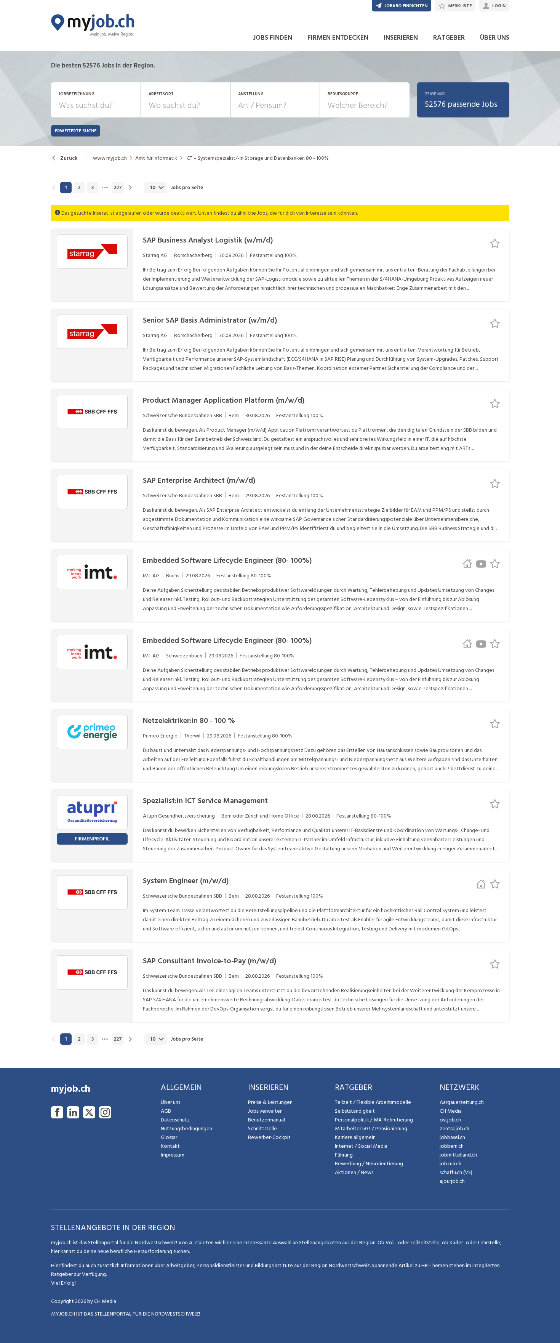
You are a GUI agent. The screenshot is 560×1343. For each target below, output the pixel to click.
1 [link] (66, 187)
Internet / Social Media (361, 1146)
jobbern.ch (452, 1146)
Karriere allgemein (355, 1137)
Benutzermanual (266, 1119)
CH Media (451, 1111)
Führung (344, 1154)
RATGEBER (449, 37)
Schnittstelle (262, 1128)
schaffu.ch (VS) (456, 1172)
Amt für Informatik (156, 158)
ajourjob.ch (452, 1181)
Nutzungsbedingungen (186, 1128)
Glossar (169, 1137)
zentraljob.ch (454, 1128)
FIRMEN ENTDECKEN (337, 37)
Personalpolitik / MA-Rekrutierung (374, 1119)
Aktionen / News (354, 1172)
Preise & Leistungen (270, 1102)
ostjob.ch (450, 1119)
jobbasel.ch (452, 1137)
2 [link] (79, 187)
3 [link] (92, 187)
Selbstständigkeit (355, 1111)
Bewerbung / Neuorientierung (369, 1163)
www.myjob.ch (110, 158)
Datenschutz (175, 1119)
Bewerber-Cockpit (269, 1137)
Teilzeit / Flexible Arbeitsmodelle (373, 1102)
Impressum (172, 1154)
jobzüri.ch (450, 1163)
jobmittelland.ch (458, 1154)
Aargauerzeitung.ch (462, 1102)
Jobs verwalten (265, 1111)
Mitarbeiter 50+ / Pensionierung (371, 1128)
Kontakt (170, 1146)
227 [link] (118, 187)
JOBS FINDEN (272, 37)
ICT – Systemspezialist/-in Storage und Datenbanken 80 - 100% (257, 158)
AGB (166, 1111)
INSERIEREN (401, 37)
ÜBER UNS (494, 37)
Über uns (170, 1102)
